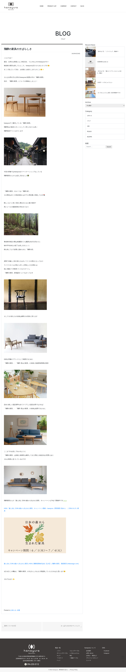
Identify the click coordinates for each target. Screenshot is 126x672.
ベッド (58, 660)
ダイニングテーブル (62, 653)
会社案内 (88, 650)
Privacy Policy (74, 669)
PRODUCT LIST (51, 6)
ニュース (88, 660)
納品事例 (89, 136)
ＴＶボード (60, 658)
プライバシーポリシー (92, 658)
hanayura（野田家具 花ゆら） (61, 669)
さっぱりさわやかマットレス (70, 626)
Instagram (106, 653)
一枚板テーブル (74, 658)
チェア (58, 655)
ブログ (89, 121)
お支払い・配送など (91, 655)
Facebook (106, 650)
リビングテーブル (74, 650)
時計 (71, 655)
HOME (41, 6)
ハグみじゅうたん (74, 653)
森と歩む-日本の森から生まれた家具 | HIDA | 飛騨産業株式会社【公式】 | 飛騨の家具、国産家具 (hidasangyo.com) (41, 563)
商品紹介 (89, 131)
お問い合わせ (89, 653)
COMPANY (64, 6)
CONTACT (73, 6)
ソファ (58, 650)
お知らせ (13, 610)
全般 (18, 610)
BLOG (82, 6)
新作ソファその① (10, 626)
